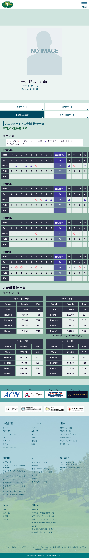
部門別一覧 (7, 462)
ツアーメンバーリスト (69, 441)
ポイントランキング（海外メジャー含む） (15, 466)
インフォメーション (39, 462)
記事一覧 (35, 465)
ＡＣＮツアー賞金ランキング (14, 491)
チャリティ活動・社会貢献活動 (44, 523)
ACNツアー (7, 431)
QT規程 (34, 475)
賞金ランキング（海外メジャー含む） (15, 472)
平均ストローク (9, 479)
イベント (6, 519)
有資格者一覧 (65, 431)
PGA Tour (6, 441)
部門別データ (67, 107)
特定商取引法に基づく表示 (42, 532)
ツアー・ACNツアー (10, 434)
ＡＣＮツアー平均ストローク (14, 494)
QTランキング (65, 444)
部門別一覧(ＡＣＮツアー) (13, 483)
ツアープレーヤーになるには (43, 516)
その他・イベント (10, 447)
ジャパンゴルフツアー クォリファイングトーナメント (72, 463)
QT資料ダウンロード (40, 482)
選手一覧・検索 (66, 428)
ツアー (5, 428)
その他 (34, 441)
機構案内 (35, 510)
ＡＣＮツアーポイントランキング (15, 487)
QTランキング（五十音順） (42, 472)
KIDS (33, 444)
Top (4, 510)
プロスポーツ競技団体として (43, 513)
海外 (33, 437)
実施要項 (35, 478)
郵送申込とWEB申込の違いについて (72, 469)
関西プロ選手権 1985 (15, 128)
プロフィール (22, 107)
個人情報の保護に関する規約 (43, 529)
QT (4, 437)
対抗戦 (5, 516)
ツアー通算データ (67, 115)
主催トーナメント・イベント (43, 519)
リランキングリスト (68, 434)
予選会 (5, 444)
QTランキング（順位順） (41, 469)
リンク (34, 526)
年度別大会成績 (22, 115)
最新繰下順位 (65, 437)
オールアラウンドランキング (14, 476)
